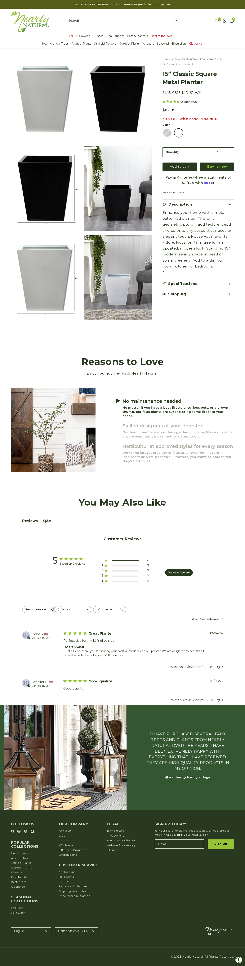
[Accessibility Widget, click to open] (238, 959)
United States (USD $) (73, 931)
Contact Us (66, 881)
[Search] (175, 20)
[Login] (224, 20)
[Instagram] (19, 831)
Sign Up (220, 844)
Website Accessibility (121, 845)
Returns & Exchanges (73, 886)
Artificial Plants (81, 43)
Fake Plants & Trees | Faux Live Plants (199, 59)
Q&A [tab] (47, 521)
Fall (71, 36)
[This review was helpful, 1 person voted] (212, 700)
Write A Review (179, 572)
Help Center (67, 876)
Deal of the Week (162, 36)
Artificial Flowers (105, 43)
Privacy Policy (116, 835)
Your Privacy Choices (121, 840)
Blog (62, 835)
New (44, 43)
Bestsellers (179, 43)
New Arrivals (19, 853)
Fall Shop (17, 907)
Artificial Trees (59, 43)
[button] (198, 204)
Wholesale (66, 845)
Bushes (98, 36)
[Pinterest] (26, 831)
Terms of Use (115, 830)
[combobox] (122, 20)
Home (166, 59)
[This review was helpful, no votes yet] (211, 667)
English (19, 931)
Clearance (195, 43)
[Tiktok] (32, 831)
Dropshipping (68, 854)
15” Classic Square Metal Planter (182, 64)
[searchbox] (35, 609)
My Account (67, 871)
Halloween (83, 36)
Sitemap (112, 849)
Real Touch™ (115, 36)
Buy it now (217, 166)
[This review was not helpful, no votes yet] (218, 667)
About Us (65, 830)
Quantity (172, 152)
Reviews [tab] (30, 521)
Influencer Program (72, 849)
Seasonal (163, 43)
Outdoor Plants (129, 43)
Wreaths (148, 43)
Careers (64, 840)
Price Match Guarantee (75, 895)
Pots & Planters (137, 36)
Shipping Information (73, 891)
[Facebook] (13, 831)
